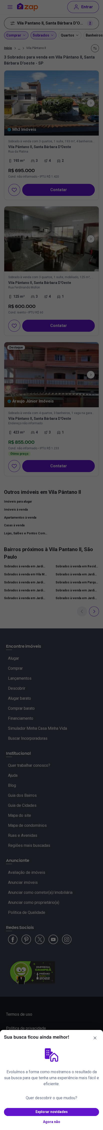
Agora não (51, 1122)
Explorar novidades (52, 1112)
